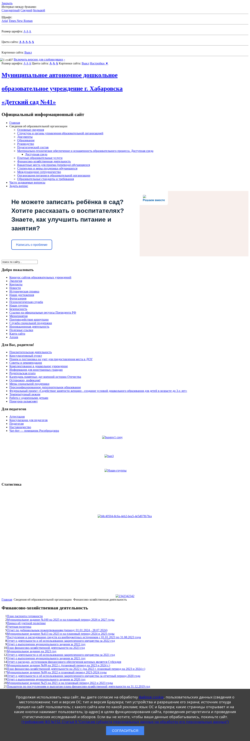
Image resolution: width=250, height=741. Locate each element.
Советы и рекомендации (25, 362)
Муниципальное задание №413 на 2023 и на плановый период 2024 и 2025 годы (60, 633)
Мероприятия (18, 316)
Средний (26, 10)
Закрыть (7, 3)
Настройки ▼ (99, 63)
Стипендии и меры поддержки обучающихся (47, 168)
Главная (14, 122)
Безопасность (18, 309)
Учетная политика (19, 626)
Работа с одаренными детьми (28, 397)
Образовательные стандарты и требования (45, 179)
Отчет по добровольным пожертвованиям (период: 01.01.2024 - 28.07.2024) (57, 630)
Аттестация (17, 416)
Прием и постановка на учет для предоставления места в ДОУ (51, 359)
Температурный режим (24, 394)
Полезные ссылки (21, 330)
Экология (15, 281)
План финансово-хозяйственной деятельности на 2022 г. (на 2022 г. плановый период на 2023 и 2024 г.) (76, 669)
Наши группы (18, 305)
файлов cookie (151, 697)
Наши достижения (21, 295)
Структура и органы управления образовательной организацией (60, 133)
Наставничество (20, 427)
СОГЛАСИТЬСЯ (125, 731)
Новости (15, 288)
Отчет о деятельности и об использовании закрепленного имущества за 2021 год (61, 654)
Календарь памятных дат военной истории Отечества (45, 376)
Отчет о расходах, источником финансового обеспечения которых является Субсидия (64, 661)
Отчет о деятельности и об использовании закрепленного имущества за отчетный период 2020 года (73, 676)
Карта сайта (17, 333)
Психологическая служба (26, 302)
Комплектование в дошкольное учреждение (38, 366)
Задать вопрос (18, 186)
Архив (13, 337)
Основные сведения (30, 129)
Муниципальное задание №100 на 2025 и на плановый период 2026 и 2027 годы (60, 619)
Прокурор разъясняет (23, 401)
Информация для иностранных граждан (36, 369)
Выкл (28, 52)
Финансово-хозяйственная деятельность (44, 161)
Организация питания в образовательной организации (53, 175)
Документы (25, 136)
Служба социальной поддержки (30, 323)
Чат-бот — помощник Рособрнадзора (34, 430)
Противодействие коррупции (29, 319)
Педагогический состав (33, 147)
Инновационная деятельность (29, 326)
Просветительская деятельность (30, 352)
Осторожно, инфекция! (24, 380)
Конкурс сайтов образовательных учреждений (40, 277)
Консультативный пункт (25, 355)
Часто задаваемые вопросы (27, 182)
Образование (26, 140)
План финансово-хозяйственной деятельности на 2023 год (46, 647)
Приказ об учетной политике (26, 623)
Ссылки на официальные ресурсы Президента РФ (42, 312)
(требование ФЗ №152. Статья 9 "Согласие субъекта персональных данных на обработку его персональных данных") (125, 721)
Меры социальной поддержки (29, 383)
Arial (5, 20)
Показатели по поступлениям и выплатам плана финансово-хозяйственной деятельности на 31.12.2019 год (78, 686)
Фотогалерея (17, 298)
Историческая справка (24, 291)
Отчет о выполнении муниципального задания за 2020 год (46, 679)
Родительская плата (22, 373)
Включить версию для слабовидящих (38, 59)
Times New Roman (21, 20)
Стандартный (11, 10)
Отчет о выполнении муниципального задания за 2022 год (46, 644)
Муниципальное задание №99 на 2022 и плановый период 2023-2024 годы (57, 672)
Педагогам (16, 423)
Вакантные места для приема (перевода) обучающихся (53, 165)
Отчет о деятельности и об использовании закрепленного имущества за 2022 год (61, 640)
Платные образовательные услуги (39, 158)
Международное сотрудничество (39, 172)
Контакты (15, 284)
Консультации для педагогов (28, 420)
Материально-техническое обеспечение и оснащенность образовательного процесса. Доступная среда (85, 150)
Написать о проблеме (31, 244)
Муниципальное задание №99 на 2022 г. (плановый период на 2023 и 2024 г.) (58, 665)
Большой (39, 10)
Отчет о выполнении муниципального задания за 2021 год (46, 658)
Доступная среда (36, 154)
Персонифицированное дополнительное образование (45, 387)
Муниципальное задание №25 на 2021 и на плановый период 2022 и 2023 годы (60, 683)
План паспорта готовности (25, 616)
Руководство (25, 143)
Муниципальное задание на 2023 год (31, 651)
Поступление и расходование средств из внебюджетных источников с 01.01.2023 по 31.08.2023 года (74, 637)
